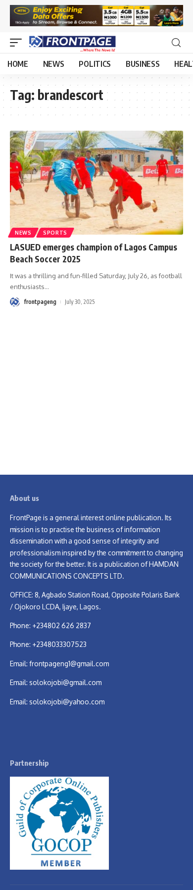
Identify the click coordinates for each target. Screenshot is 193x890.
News (23, 233)
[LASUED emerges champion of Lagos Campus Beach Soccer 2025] (96, 183)
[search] (176, 42)
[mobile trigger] (18, 42)
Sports (55, 233)
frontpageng (40, 301)
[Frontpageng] (71, 42)
